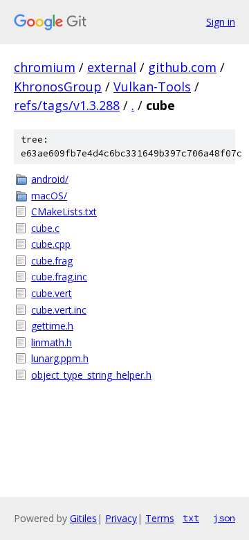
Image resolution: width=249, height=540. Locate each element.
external (111, 67)
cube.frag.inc (59, 276)
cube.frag (52, 260)
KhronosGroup (58, 86)
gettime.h (52, 325)
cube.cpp (51, 244)
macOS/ (49, 195)
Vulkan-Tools (152, 86)
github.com (182, 67)
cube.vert (51, 293)
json (224, 518)
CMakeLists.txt (64, 211)
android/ (49, 179)
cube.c (45, 228)
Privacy (121, 518)
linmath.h (51, 342)
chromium (44, 67)
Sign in (220, 21)
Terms (159, 518)
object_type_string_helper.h (91, 374)
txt (191, 518)
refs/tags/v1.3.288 (67, 105)
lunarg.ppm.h (60, 358)
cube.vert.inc (58, 309)
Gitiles (83, 518)
